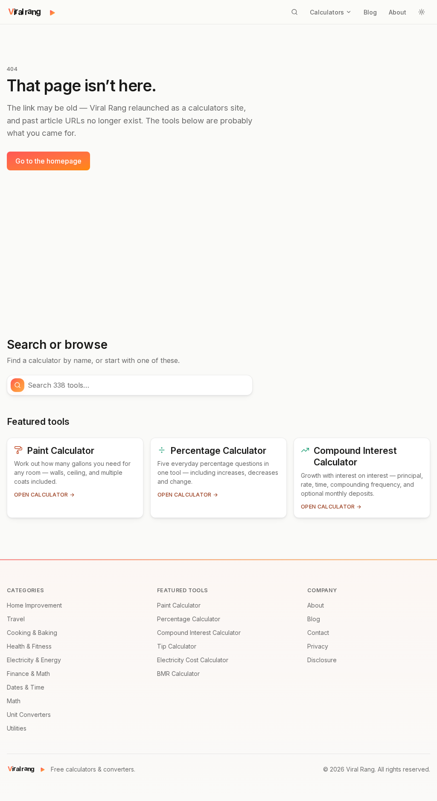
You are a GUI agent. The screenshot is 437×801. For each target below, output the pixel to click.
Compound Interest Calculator (199, 632)
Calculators (327, 12)
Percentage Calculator (188, 619)
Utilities (16, 728)
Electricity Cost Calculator (192, 660)
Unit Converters (29, 714)
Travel (16, 619)
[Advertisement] (218, 254)
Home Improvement (34, 605)
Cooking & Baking (32, 632)
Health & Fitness (29, 646)
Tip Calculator (176, 646)
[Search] (294, 11)
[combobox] (137, 385)
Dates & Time (25, 687)
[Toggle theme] (421, 11)
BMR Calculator (178, 673)
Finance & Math (28, 673)
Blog (370, 12)
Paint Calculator (179, 605)
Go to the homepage (48, 161)
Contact (318, 632)
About (397, 12)
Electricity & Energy (34, 660)
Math (13, 701)
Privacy (317, 646)
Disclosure (322, 660)
